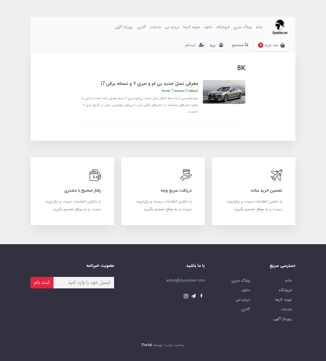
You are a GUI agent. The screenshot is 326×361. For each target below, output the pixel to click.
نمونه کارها (191, 27)
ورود (212, 45)
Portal (147, 345)
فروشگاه (222, 27)
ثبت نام (42, 282)
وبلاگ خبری (242, 27)
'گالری (141, 27)
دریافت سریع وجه (176, 190)
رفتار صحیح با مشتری (82, 190)
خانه (259, 27)
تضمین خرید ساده (266, 190)
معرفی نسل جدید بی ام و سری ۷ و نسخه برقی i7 (149, 83)
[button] (271, 45)
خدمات (155, 27)
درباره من (172, 27)
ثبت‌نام (190, 45)
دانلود (208, 27)
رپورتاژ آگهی (124, 27)
